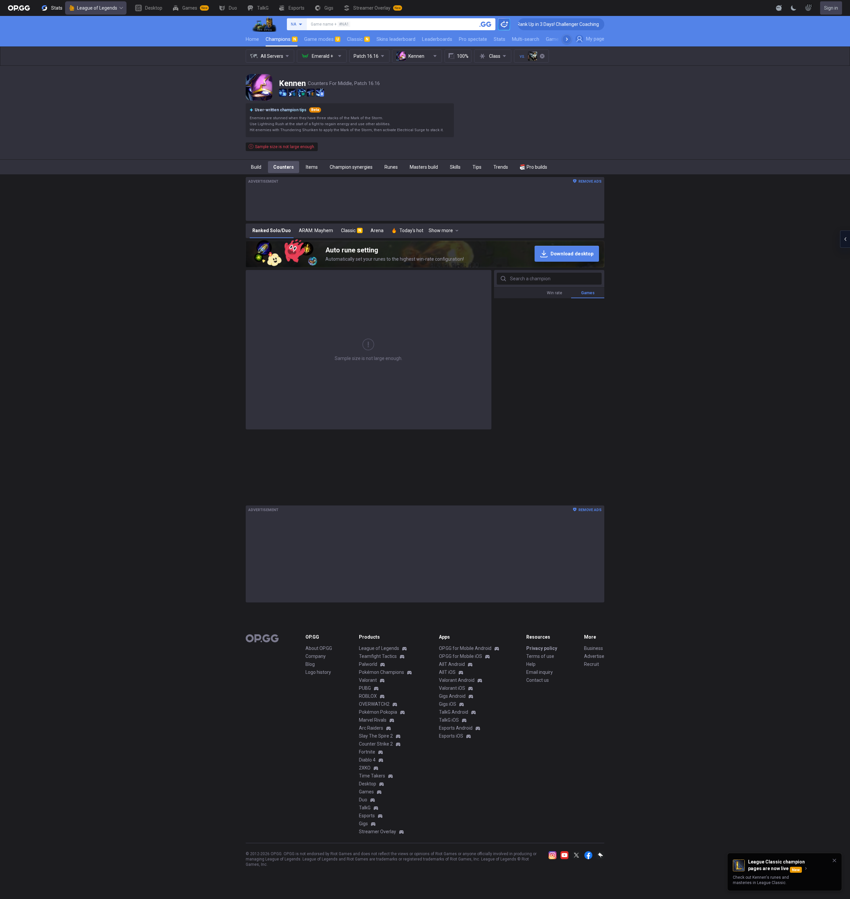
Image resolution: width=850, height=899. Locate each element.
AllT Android (452, 664)
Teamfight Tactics (378, 656)
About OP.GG (318, 648)
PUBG (365, 688)
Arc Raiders (371, 728)
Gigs (363, 823)
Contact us (537, 680)
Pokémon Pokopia (378, 712)
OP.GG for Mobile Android (465, 648)
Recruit (591, 664)
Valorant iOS (452, 688)
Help (531, 664)
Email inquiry (539, 672)
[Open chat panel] (845, 239)
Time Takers (372, 775)
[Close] (834, 860)
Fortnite (367, 752)
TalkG (365, 807)
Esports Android (455, 728)
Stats (499, 39)
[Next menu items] (566, 39)
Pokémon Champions (381, 672)
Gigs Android (452, 696)
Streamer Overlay (377, 831)
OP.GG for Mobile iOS (460, 656)
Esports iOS (451, 736)
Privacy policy (541, 648)
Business (593, 648)
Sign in (831, 8)
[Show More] (779, 8)
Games (366, 791)
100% (462, 56)
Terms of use (540, 656)
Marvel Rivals (372, 720)
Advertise (594, 656)
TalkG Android (453, 712)
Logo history (318, 672)
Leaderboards (437, 39)
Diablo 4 (367, 760)
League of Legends (97, 8)
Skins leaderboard (396, 39)
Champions (281, 39)
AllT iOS (447, 672)
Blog (310, 664)
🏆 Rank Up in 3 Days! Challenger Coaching (528, 24)
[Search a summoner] (485, 24)
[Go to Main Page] (19, 8)
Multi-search (525, 39)
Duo (363, 799)
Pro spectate (473, 39)
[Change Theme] (793, 8)
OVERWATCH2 (374, 704)
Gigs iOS (447, 704)
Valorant (368, 680)
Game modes (321, 39)
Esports (367, 815)
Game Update (560, 39)
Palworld (368, 664)
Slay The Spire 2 (376, 736)
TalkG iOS (449, 720)
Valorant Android (456, 680)
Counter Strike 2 (376, 744)
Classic (358, 39)
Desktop (367, 783)
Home (252, 39)
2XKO (365, 767)
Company (315, 656)
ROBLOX (368, 696)
